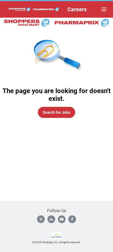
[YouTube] (62, 219)
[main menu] (104, 9)
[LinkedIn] (51, 219)
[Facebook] (72, 219)
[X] (41, 219)
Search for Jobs (56, 112)
